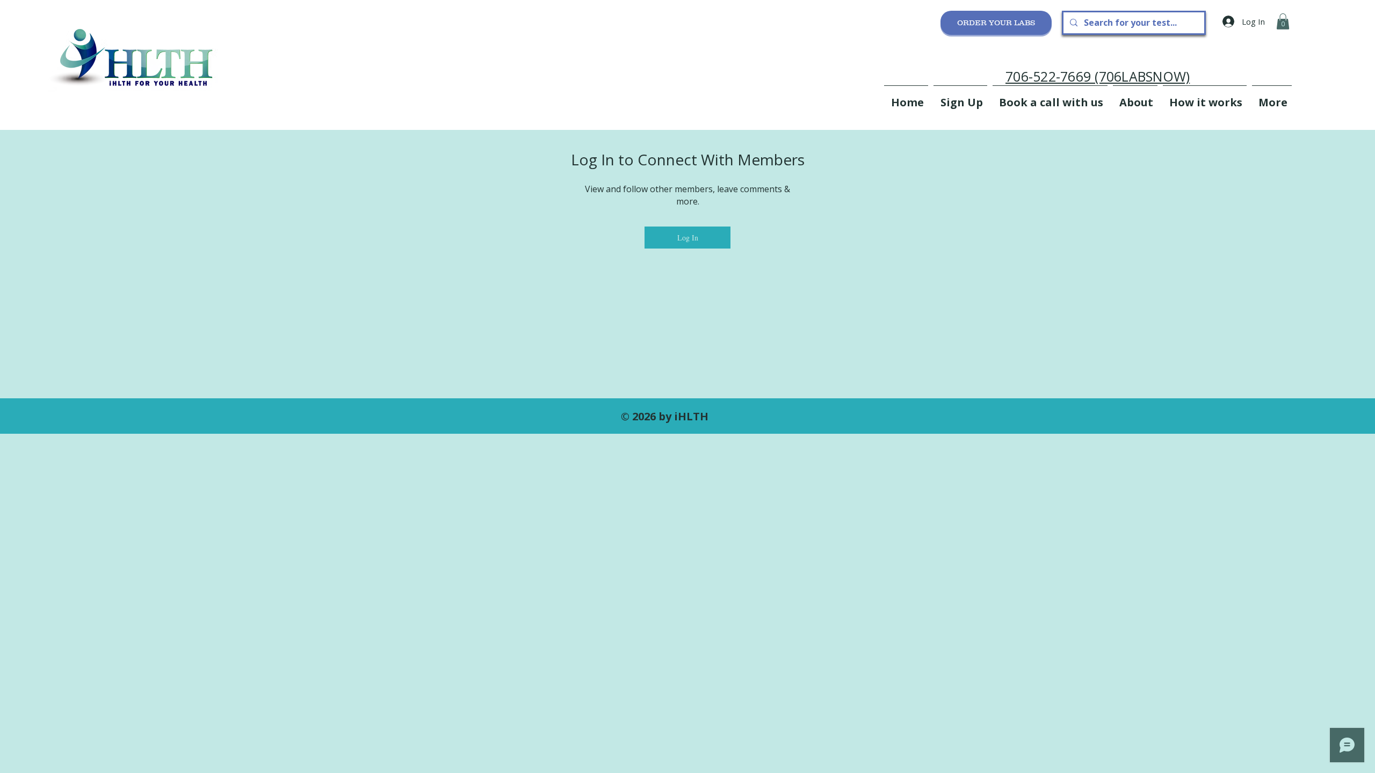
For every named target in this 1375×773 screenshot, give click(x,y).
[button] (1283, 21)
